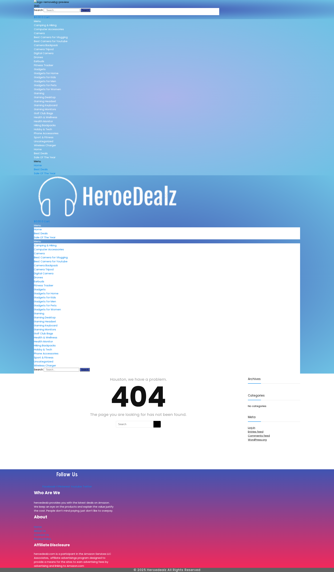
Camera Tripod (44, 49)
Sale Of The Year (44, 157)
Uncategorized (43, 141)
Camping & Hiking (45, 25)
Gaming (39, 93)
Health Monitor (43, 121)
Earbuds (39, 61)
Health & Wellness (45, 117)
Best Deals (41, 153)
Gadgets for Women (47, 89)
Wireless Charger (45, 145)
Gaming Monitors (45, 109)
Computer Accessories (49, 29)
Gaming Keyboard (45, 105)
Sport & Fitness (43, 137)
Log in (251, 427)
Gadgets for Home (46, 73)
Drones (38, 57)
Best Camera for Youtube (50, 41)
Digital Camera (43, 53)
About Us (40, 531)
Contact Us (41, 535)
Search (38, 10)
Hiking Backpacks (45, 125)
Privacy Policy (42, 539)
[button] (59, 21)
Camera (39, 33)
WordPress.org (257, 439)
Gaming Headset (45, 101)
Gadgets (40, 69)
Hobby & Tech (43, 129)
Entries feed (255, 431)
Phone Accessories (46, 133)
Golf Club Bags (43, 113)
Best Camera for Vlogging (51, 37)
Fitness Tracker (43, 65)
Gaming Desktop (45, 97)
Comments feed (259, 435)
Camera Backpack (46, 45)
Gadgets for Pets (45, 85)
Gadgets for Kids (45, 77)
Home (38, 149)
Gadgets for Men (45, 81)
